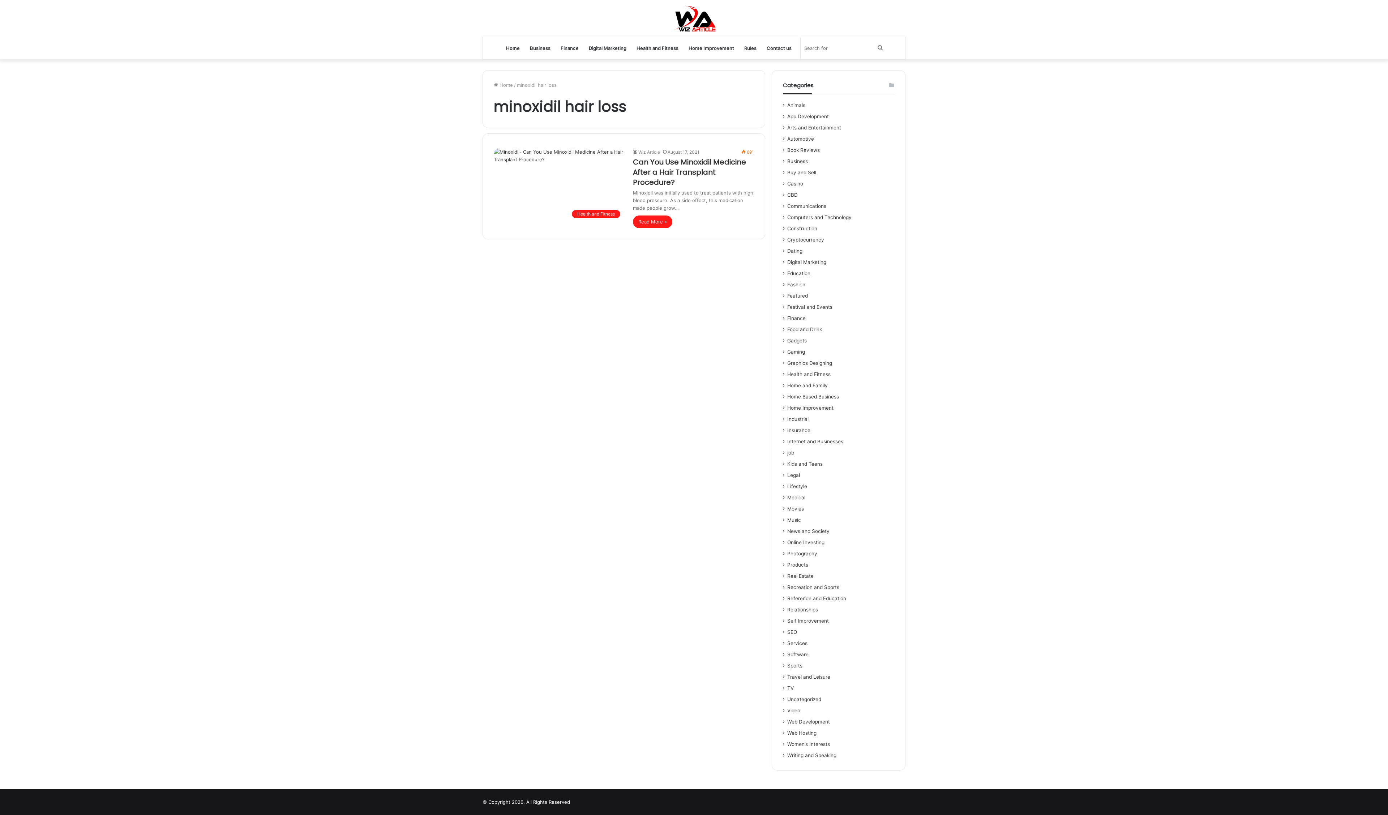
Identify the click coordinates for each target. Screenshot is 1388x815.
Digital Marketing (607, 48)
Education (798, 273)
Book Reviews (803, 150)
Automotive (800, 139)
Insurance (798, 430)
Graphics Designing (809, 363)
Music (794, 520)
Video (793, 710)
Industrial (798, 419)
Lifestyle (797, 486)
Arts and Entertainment (814, 128)
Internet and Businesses (815, 441)
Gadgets (797, 341)
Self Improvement (808, 621)
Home (513, 48)
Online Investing (805, 542)
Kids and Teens (805, 464)
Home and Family (807, 385)
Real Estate (800, 576)
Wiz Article (649, 152)
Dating (794, 251)
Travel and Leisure (808, 677)
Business (540, 48)
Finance (570, 48)
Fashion (796, 284)
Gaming (796, 352)
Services (797, 643)
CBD (792, 195)
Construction (802, 228)
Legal (793, 475)
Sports (794, 666)
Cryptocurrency (805, 240)
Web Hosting (802, 733)
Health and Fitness (657, 48)
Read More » (652, 222)
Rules (750, 48)
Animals (796, 105)
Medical (796, 497)
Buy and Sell (801, 172)
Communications (806, 206)
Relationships (802, 610)
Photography (802, 553)
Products (797, 565)
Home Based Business (813, 397)
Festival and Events (809, 307)
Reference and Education (816, 598)
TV (790, 688)
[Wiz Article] (694, 18)
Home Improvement (711, 48)
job (790, 453)
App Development (808, 116)
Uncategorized (804, 699)
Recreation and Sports (813, 587)
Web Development (808, 722)
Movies (795, 509)
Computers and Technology (819, 217)
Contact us (779, 48)
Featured (797, 296)
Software (798, 654)
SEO (792, 632)
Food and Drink (804, 329)
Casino (795, 184)
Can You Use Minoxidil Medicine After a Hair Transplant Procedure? (689, 172)
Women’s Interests (808, 744)
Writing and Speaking (811, 755)
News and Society (808, 531)
